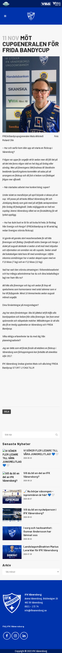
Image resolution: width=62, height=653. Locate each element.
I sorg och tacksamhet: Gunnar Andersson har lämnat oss (38, 531)
